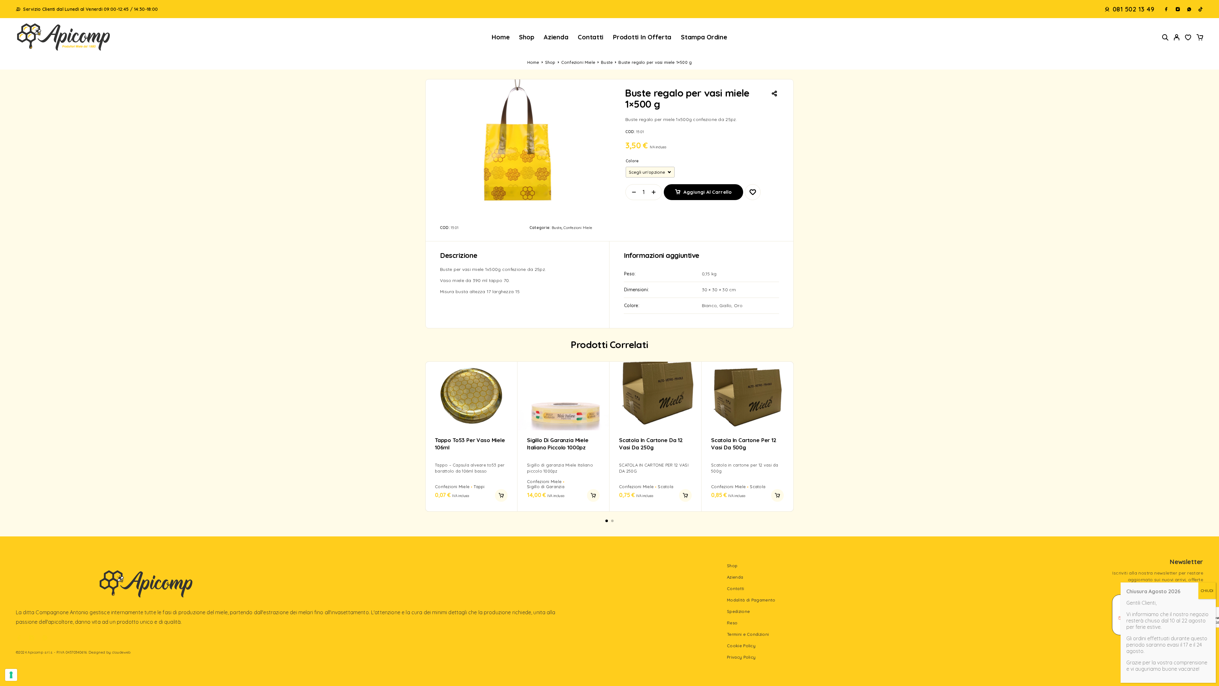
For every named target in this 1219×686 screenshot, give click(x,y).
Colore (632, 160)
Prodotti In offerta (642, 37)
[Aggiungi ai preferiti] (1188, 38)
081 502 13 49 (1134, 9)
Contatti (590, 37)
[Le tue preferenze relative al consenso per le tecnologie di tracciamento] (11, 675)
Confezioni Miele (578, 62)
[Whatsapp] (1189, 9)
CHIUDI (1207, 590)
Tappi (479, 486)
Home (501, 37)
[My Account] (1176, 37)
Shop (526, 37)
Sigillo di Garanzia (545, 486)
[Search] (1165, 37)
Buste (607, 62)
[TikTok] (1200, 9)
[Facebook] (1166, 9)
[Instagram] (1177, 9)
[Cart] (1199, 38)
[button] (501, 495)
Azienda (555, 37)
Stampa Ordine (704, 37)
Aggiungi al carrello (707, 189)
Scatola (665, 486)
